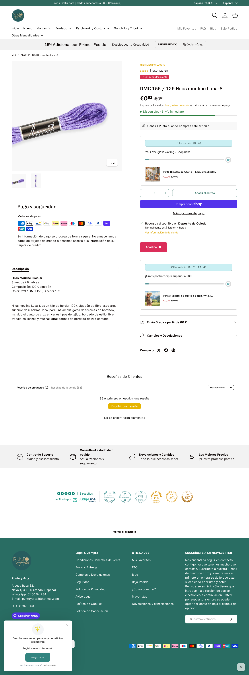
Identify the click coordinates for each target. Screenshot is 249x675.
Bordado (61, 28)
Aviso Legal (83, 596)
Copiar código (194, 44)
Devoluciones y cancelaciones (153, 604)
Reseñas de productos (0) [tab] (32, 387)
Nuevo (27, 28)
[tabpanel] (67, 298)
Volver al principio (124, 531)
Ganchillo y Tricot (126, 28)
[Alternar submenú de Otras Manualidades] (42, 35)
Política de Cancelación (91, 611)
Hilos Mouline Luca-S (152, 64)
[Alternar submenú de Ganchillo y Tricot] (141, 28)
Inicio (15, 28)
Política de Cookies (88, 604)
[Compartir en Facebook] (166, 350)
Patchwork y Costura (90, 28)
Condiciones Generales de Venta (97, 560)
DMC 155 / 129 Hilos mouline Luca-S (39, 55)
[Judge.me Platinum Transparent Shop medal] (125, 497)
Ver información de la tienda (161, 232)
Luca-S (144, 70)
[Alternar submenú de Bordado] (70, 28)
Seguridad (82, 582)
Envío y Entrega (86, 567)
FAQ (203, 28)
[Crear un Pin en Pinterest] (173, 350)
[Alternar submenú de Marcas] (49, 28)
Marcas (42, 28)
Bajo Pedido (229, 28)
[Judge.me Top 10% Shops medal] (187, 497)
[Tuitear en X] (158, 350)
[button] (235, 15)
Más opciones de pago (189, 213)
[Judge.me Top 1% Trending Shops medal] (172, 497)
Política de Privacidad (90, 589)
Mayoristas (139, 596)
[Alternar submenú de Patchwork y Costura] (108, 28)
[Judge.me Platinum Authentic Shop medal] (110, 497)
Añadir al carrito (205, 192)
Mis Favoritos (186, 28)
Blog (213, 28)
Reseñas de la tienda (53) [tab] (66, 387)
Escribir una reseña (124, 406)
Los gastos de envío (177, 105)
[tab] (20, 269)
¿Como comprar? (144, 589)
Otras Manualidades (25, 35)
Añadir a (151, 247)
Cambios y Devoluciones (92, 574)
